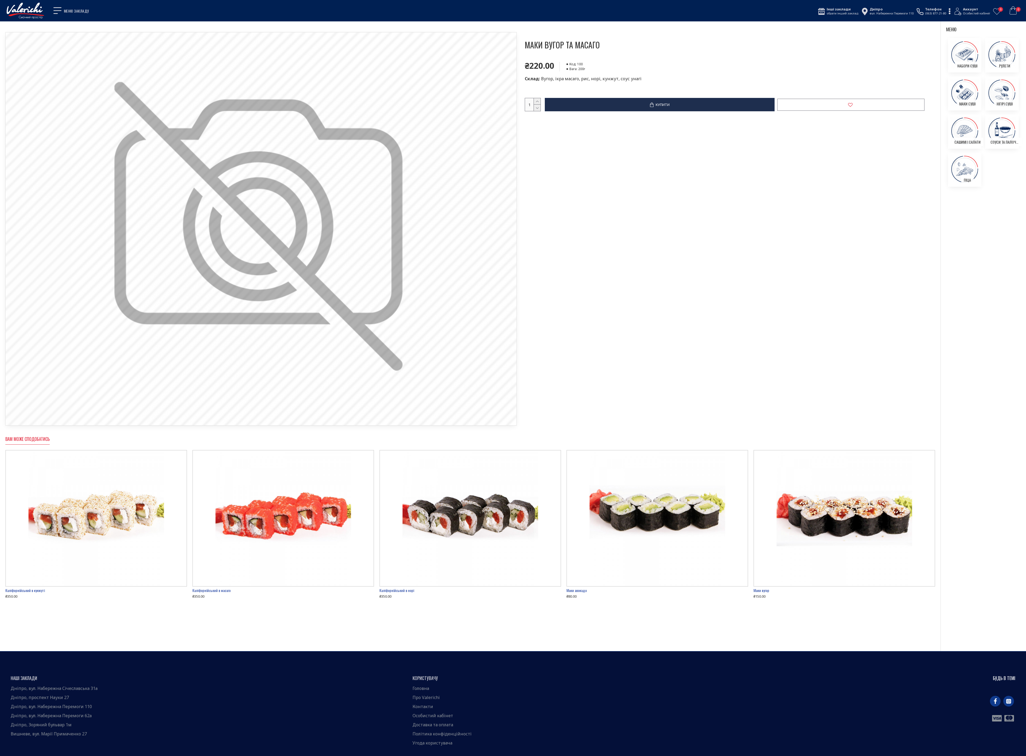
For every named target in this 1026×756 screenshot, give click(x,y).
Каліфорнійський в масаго (211, 590)
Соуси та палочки (1004, 142)
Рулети (1004, 65)
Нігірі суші (1005, 103)
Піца (967, 180)
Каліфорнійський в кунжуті (25, 590)
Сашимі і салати (967, 142)
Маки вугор (761, 590)
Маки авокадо (576, 590)
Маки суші (967, 103)
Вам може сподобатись (27, 439)
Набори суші (967, 65)
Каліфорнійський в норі (396, 590)
